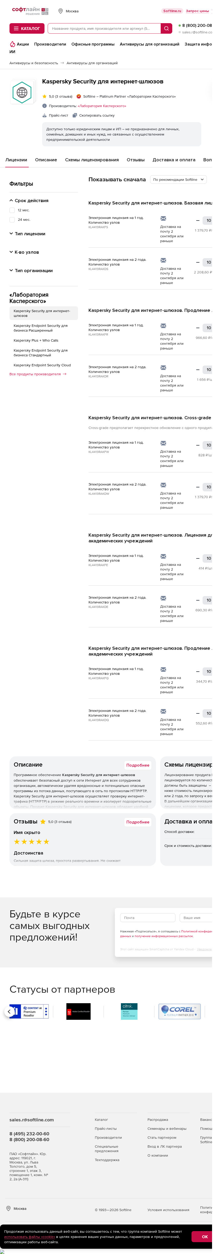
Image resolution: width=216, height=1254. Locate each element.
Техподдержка (107, 1160)
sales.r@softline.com (198, 32)
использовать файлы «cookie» (29, 1237)
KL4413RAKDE (98, 607)
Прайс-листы (106, 1128)
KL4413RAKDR (98, 376)
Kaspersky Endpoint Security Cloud (42, 365)
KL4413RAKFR (98, 334)
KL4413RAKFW (99, 452)
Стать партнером (162, 1137)
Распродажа (158, 1119)
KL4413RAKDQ (99, 720)
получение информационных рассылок (164, 936)
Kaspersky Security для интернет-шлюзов (42, 313)
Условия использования (168, 1210)
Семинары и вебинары (167, 1128)
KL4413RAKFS (98, 227)
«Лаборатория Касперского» (102, 106)
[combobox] (178, 179)
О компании (158, 1155)
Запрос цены (197, 11)
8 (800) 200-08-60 (29, 1139)
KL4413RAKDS (98, 269)
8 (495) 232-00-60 (29, 1133)
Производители (108, 1137)
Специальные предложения (107, 1148)
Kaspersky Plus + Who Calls (36, 340)
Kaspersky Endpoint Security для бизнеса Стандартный (41, 352)
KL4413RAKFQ (99, 678)
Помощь (207, 1128)
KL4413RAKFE (98, 565)
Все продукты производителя (35, 374)
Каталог (101, 1119)
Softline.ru (172, 11)
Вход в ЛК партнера (165, 1146)
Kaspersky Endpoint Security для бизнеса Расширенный (41, 327)
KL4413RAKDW (99, 494)
